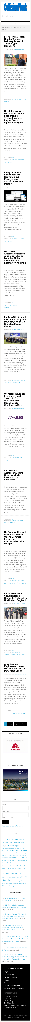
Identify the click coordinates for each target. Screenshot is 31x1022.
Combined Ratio (13, 161)
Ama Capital (15, 712)
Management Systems (20, 240)
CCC (15, 860)
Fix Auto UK (15, 99)
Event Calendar (9, 1003)
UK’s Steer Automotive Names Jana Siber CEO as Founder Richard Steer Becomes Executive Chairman (15, 257)
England (14, 652)
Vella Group (12, 522)
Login (6, 972)
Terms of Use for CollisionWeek (14, 988)
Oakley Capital (16, 304)
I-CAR (7, 868)
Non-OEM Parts (15, 877)
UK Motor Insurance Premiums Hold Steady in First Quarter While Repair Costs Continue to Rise (14, 399)
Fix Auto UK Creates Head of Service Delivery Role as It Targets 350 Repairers (14, 41)
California (6, 858)
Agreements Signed (11, 845)
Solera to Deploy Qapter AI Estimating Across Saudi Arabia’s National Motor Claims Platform (12, 928)
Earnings (16, 866)
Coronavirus (20, 863)
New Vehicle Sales (6, 877)
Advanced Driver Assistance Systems (13, 842)
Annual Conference (6, 848)
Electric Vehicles (24, 865)
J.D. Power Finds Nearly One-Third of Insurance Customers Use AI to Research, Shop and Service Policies (15, 939)
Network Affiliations (12, 382)
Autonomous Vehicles (7, 853)
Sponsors (7, 983)
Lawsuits (12, 868)
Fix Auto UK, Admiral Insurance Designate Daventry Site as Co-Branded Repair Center (15, 322)
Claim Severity (14, 459)
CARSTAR (11, 860)
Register (6, 980)
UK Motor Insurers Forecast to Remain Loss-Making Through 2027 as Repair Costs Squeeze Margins (14, 117)
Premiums (21, 161)
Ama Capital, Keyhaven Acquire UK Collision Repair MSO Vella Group (14, 667)
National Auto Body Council (14, 871)
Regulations (21, 881)
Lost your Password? (16, 826)
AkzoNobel (22, 580)
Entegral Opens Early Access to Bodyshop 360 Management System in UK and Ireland (13, 178)
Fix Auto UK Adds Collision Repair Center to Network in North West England (15, 597)
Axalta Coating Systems (10, 582)
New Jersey (23, 874)
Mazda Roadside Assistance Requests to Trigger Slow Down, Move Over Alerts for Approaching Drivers (14, 957)
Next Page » (22, 724)
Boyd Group (22, 855)
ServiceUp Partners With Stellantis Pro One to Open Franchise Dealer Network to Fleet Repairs (14, 916)
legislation (18, 868)
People (20, 99)
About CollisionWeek (10, 996)
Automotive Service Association (17, 851)
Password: (5, 811)
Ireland (11, 240)
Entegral (14, 238)
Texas (14, 883)
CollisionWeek (15, 7)
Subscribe (5, 826)
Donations (10, 865)
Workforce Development (9, 886)
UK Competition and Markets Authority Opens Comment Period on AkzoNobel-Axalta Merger (15, 538)
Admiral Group (16, 380)
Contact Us (7, 998)
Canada (13, 858)
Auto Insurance (16, 159)
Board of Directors (13, 855)
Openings (24, 877)
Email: (4, 805)
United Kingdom (8, 162)
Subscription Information (12, 986)
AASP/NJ (7, 840)
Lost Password (9, 974)
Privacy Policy (8, 1001)
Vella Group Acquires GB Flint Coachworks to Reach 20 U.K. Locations (13, 475)
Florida (4, 868)
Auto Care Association (16, 848)
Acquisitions (15, 520)
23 (16, 724)
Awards (15, 853)
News (12, 98)
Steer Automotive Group (11, 305)
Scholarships (9, 883)
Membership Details (10, 977)
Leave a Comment (10, 51)
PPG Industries (14, 880)
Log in (22, 1017)
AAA (3, 840)
